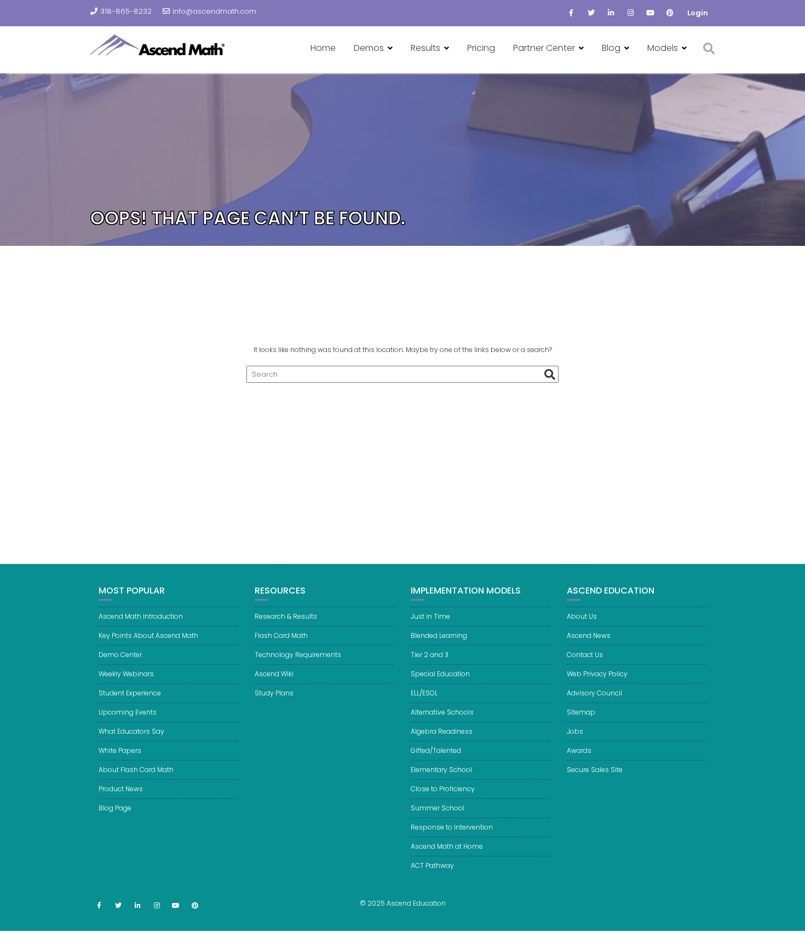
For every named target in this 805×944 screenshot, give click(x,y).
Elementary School (441, 769)
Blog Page (115, 808)
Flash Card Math (281, 635)
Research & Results (286, 616)
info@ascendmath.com (214, 11)
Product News (121, 788)
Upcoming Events (128, 712)
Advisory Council (594, 693)
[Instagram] (630, 13)
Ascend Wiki (274, 673)
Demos (369, 48)
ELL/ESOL (424, 693)
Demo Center (120, 654)
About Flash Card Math (136, 769)
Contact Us (585, 654)
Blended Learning (439, 635)
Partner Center (544, 48)
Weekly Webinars (126, 673)
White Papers (120, 750)
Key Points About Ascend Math (148, 635)
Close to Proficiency (443, 788)
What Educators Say (131, 731)
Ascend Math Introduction (141, 616)
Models (662, 48)
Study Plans (274, 693)
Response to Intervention (452, 827)
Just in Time (430, 616)
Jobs (575, 731)
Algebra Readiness (442, 731)
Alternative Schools (442, 712)
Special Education (440, 673)
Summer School (437, 808)
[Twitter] (591, 13)
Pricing (481, 48)
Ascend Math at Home (447, 846)
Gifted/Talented (436, 750)
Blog (611, 48)
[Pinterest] (670, 13)
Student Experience (130, 693)
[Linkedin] (610, 13)
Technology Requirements (298, 654)
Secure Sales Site (595, 769)
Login (697, 13)
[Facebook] (571, 13)
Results (425, 48)
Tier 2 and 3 (430, 654)
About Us (582, 616)
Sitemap (581, 712)
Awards (579, 750)
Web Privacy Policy (597, 673)
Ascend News (589, 635)
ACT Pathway (432, 865)
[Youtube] (650, 13)
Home (323, 48)
